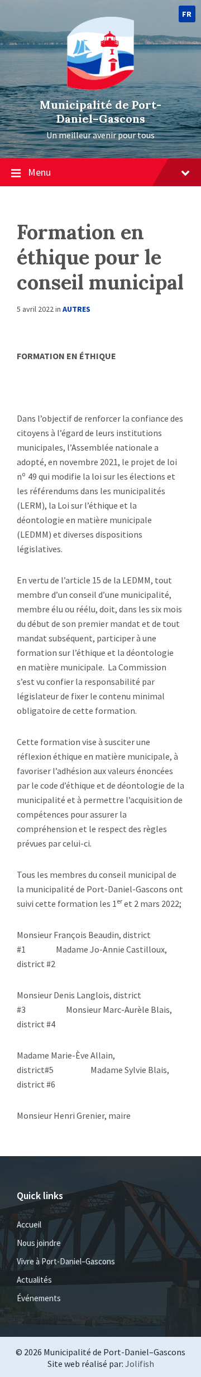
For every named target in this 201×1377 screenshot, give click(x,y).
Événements (39, 1298)
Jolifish (139, 1363)
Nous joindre (39, 1243)
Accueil (29, 1224)
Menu (39, 172)
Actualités (34, 1279)
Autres (76, 309)
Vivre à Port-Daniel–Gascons (66, 1261)
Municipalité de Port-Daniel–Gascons (100, 111)
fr (187, 14)
